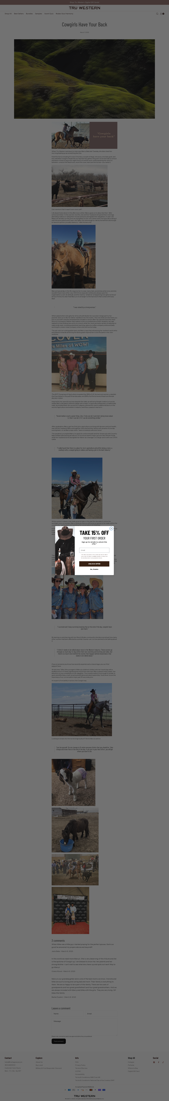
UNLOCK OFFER (94, 564)
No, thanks (94, 569)
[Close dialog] (111, 528)
